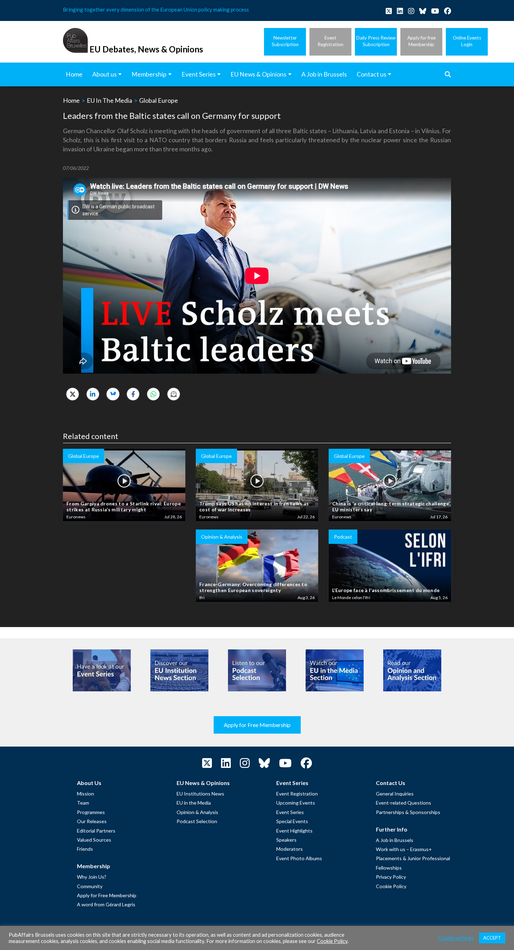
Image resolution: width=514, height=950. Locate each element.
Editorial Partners (96, 831)
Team (83, 803)
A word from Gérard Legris (106, 904)
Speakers (286, 840)
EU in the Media (194, 803)
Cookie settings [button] (456, 938)
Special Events (292, 821)
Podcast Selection (197, 821)
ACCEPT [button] (492, 938)
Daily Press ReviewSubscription (375, 41)
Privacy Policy (391, 877)
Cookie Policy (391, 886)
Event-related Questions (403, 803)
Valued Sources (94, 840)
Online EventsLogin (467, 41)
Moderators (289, 849)
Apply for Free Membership (257, 724)
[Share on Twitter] (72, 394)
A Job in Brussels (394, 840)
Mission (85, 794)
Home (71, 100)
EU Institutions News (200, 794)
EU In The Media (109, 100)
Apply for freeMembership (421, 41)
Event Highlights (294, 831)
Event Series (290, 812)
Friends (85, 849)
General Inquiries (395, 794)
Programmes (91, 812)
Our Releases (92, 821)
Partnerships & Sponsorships (408, 812)
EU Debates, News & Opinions (146, 49)
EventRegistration (330, 41)
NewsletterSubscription (285, 41)
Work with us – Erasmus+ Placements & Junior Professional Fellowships (413, 858)
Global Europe (158, 100)
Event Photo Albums (299, 858)
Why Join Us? (91, 877)
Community (89, 886)
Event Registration (297, 794)
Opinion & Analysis (197, 812)
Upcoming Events (295, 803)
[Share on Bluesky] (112, 394)
